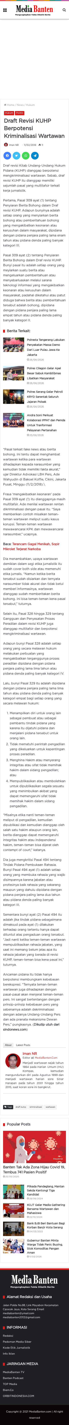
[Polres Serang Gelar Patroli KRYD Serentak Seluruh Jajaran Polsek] (13, 396)
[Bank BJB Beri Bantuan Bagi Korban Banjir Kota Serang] (13, 1229)
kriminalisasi (36, 1107)
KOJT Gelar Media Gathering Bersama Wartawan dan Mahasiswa (46, 1209)
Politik (19, 113)
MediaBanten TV (13, 1372)
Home (10, 105)
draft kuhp (21, 1107)
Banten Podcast (13, 1378)
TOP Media (10, 1384)
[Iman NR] (13, 1068)
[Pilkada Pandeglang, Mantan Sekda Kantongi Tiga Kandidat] (13, 1192)
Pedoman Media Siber (17, 1342)
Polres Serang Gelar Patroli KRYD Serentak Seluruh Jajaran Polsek (45, 397)
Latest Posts (23, 1045)
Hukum (30, 105)
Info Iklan (9, 1354)
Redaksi (8, 1336)
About (8, 1045)
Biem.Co (8, 1390)
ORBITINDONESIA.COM (18, 1396)
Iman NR (14, 145)
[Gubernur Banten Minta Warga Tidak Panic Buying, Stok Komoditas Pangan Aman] (13, 1246)
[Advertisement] (34, 56)
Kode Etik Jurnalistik (16, 1348)
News (20, 105)
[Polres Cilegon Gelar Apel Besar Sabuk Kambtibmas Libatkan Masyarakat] (13, 373)
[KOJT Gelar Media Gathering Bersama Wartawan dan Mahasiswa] (13, 1210)
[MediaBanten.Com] (34, 10)
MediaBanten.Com (46, 1058)
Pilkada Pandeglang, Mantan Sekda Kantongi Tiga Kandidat (45, 1190)
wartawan (50, 1107)
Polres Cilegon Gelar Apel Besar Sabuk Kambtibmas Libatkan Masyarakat (44, 373)
